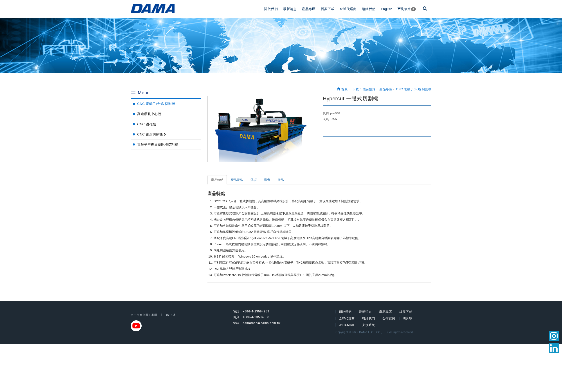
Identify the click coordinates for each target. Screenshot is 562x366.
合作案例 (388, 318)
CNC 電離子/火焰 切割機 (156, 104)
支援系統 (368, 325)
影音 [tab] (267, 180)
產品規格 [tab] (237, 180)
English (386, 9)
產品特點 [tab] (217, 180)
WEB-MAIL (347, 325)
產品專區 (308, 9)
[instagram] (554, 336)
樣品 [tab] (281, 180)
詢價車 (407, 9)
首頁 (344, 89)
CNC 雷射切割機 (150, 134)
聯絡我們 (369, 9)
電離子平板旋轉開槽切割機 (157, 144)
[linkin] (554, 348)
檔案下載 (327, 9)
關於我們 (271, 9)
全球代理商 (348, 9)
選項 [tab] (253, 180)
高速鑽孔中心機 (149, 114)
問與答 (407, 318)
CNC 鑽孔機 (146, 124)
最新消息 (290, 9)
